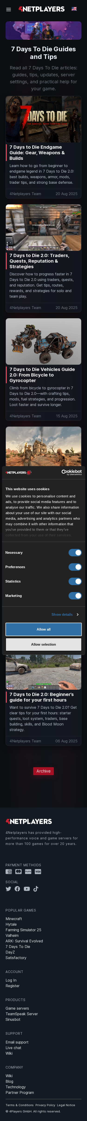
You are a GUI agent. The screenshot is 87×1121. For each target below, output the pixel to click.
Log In (11, 980)
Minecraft (14, 918)
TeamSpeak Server (22, 1013)
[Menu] (10, 9)
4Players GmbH (20, 1111)
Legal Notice (66, 1105)
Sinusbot (13, 1019)
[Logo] (41, 9)
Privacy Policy (45, 1105)
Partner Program (20, 1092)
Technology (16, 1087)
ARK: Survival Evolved (24, 941)
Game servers (17, 1008)
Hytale (11, 924)
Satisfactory (16, 957)
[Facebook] (19, 888)
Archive (43, 771)
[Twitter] (10, 888)
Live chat (13, 1047)
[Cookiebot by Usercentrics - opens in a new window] (62, 473)
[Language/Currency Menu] (74, 8)
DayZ (10, 952)
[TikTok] (36, 888)
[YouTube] (28, 888)
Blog (9, 1081)
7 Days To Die (18, 946)
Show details (62, 614)
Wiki (9, 1053)
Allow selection (43, 644)
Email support (17, 1042)
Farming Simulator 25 (23, 930)
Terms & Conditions (20, 1105)
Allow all (44, 629)
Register (12, 985)
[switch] (75, 567)
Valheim (12, 935)
